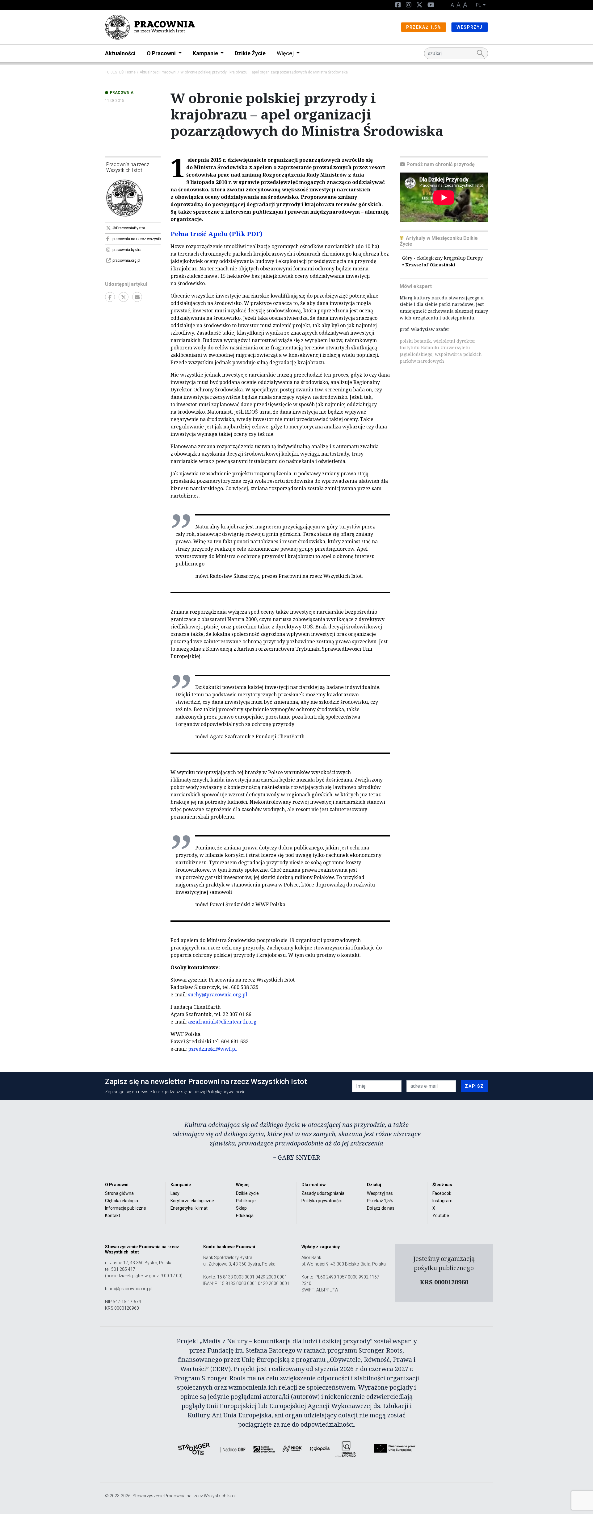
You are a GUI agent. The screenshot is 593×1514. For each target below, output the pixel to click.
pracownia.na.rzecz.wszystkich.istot (136, 239)
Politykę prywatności (226, 1091)
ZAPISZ (474, 1086)
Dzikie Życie (250, 53)
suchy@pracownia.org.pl (217, 994)
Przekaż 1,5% (380, 1200)
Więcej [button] (286, 53)
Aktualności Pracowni (158, 72)
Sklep (241, 1208)
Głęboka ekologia (121, 1200)
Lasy (174, 1193)
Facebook (441, 1193)
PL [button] (479, 4)
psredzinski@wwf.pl (212, 1048)
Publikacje (246, 1200)
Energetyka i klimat (189, 1208)
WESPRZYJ (469, 27)
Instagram (442, 1200)
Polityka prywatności (321, 1200)
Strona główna (119, 1193)
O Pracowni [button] (162, 53)
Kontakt (112, 1215)
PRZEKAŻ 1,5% (423, 27)
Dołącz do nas (380, 1208)
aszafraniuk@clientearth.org (222, 1021)
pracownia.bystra (126, 250)
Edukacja (245, 1215)
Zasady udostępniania (322, 1193)
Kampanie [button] (206, 53)
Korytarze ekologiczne (192, 1200)
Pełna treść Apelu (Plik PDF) (216, 234)
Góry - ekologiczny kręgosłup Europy (442, 261)
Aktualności (120, 53)
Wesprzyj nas (380, 1193)
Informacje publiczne (125, 1208)
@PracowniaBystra (128, 228)
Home (130, 72)
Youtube (440, 1215)
